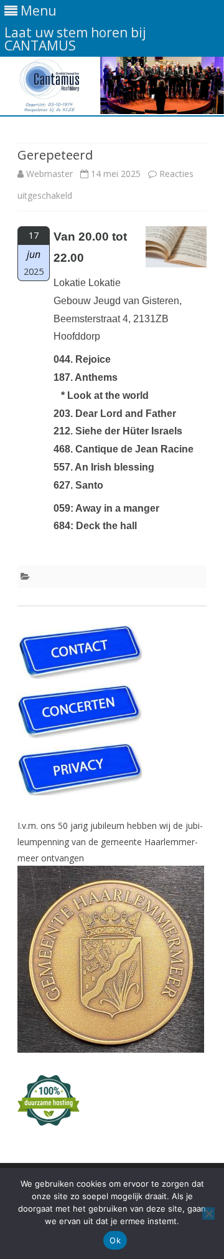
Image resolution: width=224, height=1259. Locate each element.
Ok (115, 1240)
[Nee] (208, 1213)
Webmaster (49, 174)
